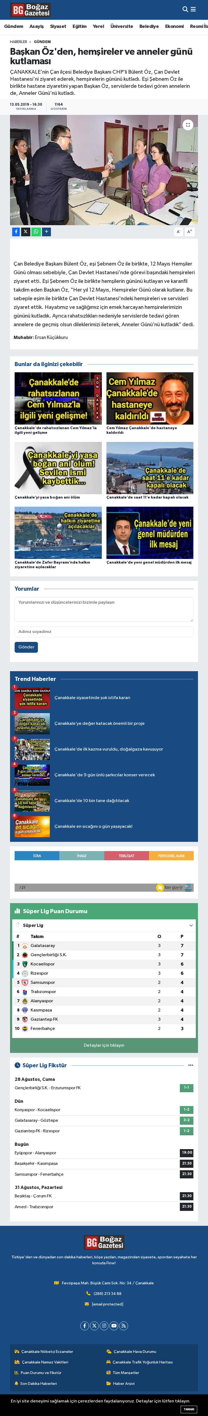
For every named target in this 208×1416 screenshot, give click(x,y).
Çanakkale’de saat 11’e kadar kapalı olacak (147, 497)
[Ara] (185, 10)
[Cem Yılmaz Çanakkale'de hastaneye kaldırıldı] (150, 398)
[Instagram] (104, 1325)
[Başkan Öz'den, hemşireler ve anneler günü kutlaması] (104, 170)
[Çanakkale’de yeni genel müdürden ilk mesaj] (150, 533)
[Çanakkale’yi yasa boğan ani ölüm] (58, 467)
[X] (94, 1325)
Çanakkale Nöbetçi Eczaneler (47, 1352)
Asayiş (37, 26)
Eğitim (79, 26)
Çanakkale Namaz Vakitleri (45, 1362)
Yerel (98, 26)
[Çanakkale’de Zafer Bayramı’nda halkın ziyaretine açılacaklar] (58, 533)
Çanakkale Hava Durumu (135, 1352)
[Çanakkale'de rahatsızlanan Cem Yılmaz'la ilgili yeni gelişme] (58, 398)
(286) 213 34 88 (108, 1294)
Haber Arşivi (124, 1384)
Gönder (26, 647)
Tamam (189, 1409)
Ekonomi (174, 26)
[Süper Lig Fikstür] (190, 1065)
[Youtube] (113, 1325)
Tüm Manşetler (126, 1373)
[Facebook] (84, 1325)
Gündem (13, 26)
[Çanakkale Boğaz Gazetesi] (30, 9)
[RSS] (123, 1325)
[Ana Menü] (193, 10)
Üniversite (121, 26)
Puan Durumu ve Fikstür (41, 1373)
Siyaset (58, 26)
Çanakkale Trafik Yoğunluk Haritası (143, 1362)
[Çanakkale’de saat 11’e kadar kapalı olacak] (150, 467)
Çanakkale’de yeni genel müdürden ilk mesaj (148, 562)
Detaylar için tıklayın (104, 1045)
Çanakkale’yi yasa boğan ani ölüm (47, 497)
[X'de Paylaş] (25, 232)
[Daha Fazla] (46, 232)
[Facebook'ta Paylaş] (16, 232)
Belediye (149, 26)
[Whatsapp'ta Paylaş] (36, 232)
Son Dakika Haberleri (38, 1384)
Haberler (18, 42)
